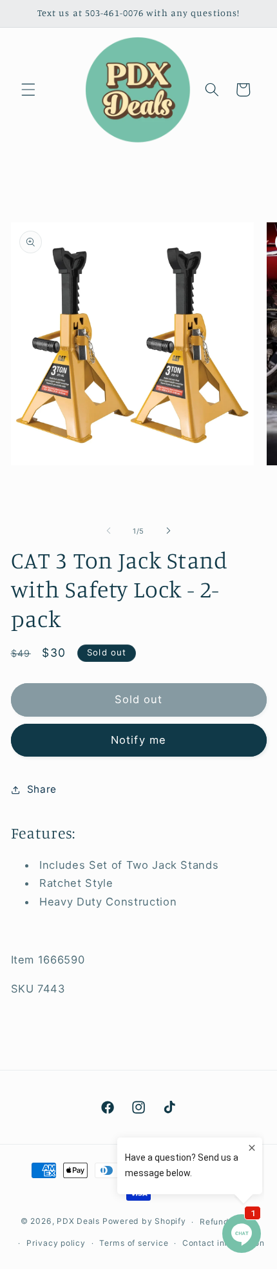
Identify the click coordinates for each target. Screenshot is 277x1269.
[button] (28, 89)
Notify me (138, 739)
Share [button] (42, 789)
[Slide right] (168, 531)
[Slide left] (109, 531)
